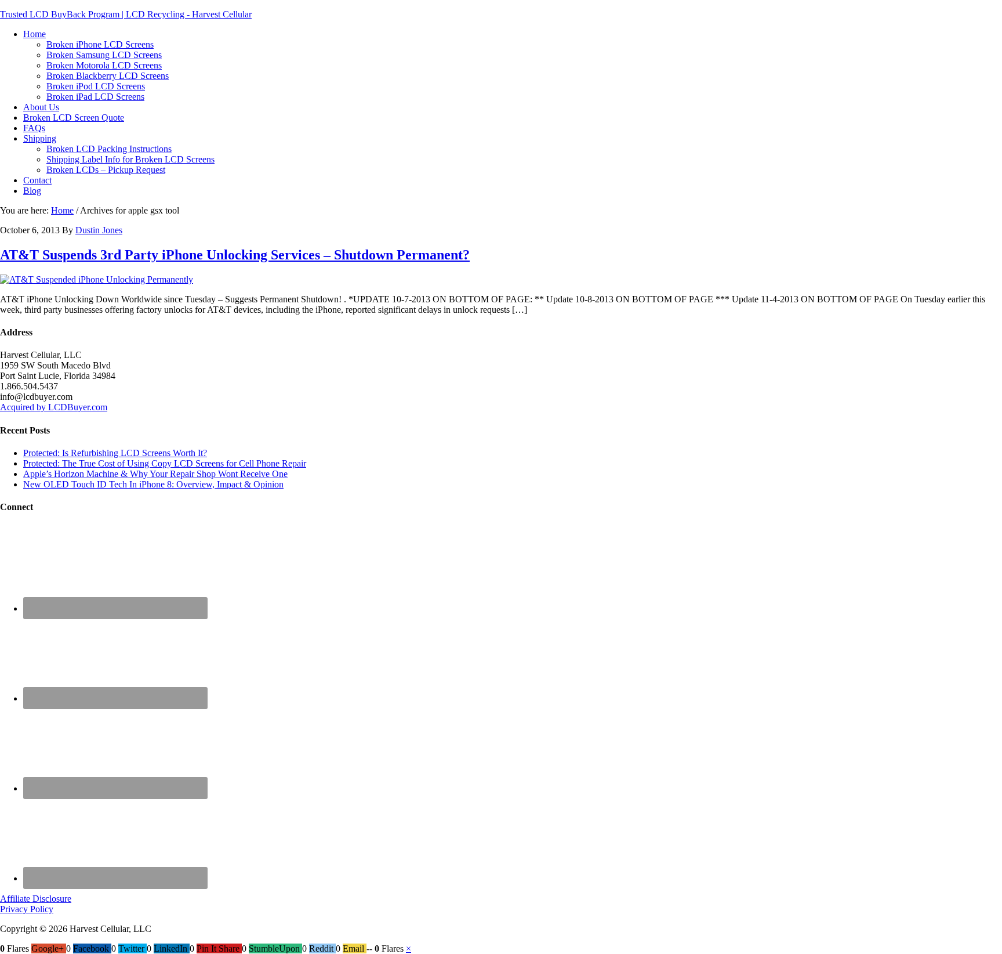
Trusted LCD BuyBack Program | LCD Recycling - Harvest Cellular (126, 14)
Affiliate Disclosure (35, 899)
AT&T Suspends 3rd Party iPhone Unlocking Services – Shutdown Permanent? (235, 254)
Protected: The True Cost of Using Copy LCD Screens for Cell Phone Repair (164, 463)
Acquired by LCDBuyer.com (53, 407)
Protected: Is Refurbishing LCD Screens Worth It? (115, 453)
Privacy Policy (26, 909)
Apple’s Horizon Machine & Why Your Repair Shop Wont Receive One (155, 474)
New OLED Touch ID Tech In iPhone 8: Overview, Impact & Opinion (153, 484)
